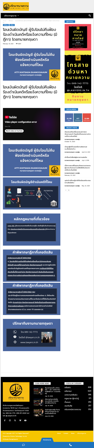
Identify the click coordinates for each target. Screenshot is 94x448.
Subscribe (86, 114)
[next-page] (69, 190)
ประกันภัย (68, 405)
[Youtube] (25, 421)
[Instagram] (10, 421)
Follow (78, 114)
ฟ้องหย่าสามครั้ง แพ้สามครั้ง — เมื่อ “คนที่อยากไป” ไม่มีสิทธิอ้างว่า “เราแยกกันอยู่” (52, 391)
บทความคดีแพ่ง (71, 394)
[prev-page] (66, 190)
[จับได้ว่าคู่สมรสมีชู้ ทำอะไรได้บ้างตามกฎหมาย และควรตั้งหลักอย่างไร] (38, 412)
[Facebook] (5, 421)
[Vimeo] (20, 421)
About (59, 433)
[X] (15, 421)
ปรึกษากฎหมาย (81, 433)
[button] (89, 15)
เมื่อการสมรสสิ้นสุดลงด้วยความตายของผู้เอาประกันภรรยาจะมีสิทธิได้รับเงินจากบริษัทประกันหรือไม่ (78, 167)
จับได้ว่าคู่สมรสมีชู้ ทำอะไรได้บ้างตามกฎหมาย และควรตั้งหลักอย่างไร (52, 412)
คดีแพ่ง (12, 25)
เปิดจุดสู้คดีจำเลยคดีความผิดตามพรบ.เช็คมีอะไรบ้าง (76, 148)
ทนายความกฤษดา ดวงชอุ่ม (72, 139)
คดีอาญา (11, 21)
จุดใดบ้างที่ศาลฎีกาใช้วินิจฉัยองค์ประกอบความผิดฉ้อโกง (78, 181)
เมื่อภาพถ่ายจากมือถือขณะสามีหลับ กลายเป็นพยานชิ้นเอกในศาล (52, 401)
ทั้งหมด (67, 402)
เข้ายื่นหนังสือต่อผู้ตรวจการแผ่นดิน (76, 157)
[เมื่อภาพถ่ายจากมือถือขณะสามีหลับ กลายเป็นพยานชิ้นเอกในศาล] (38, 402)
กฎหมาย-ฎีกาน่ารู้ (72, 398)
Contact (66, 433)
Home (4, 21)
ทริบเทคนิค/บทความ (73, 409)
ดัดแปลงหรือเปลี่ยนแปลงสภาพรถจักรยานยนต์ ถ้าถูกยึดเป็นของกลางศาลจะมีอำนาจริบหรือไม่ (78, 134)
